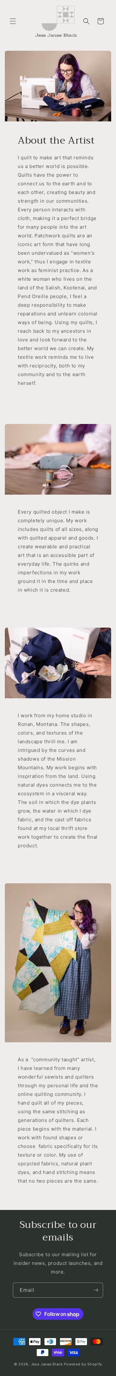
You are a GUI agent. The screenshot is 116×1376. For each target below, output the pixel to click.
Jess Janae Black (47, 1364)
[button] (13, 21)
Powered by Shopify (83, 1364)
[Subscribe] (96, 1290)
